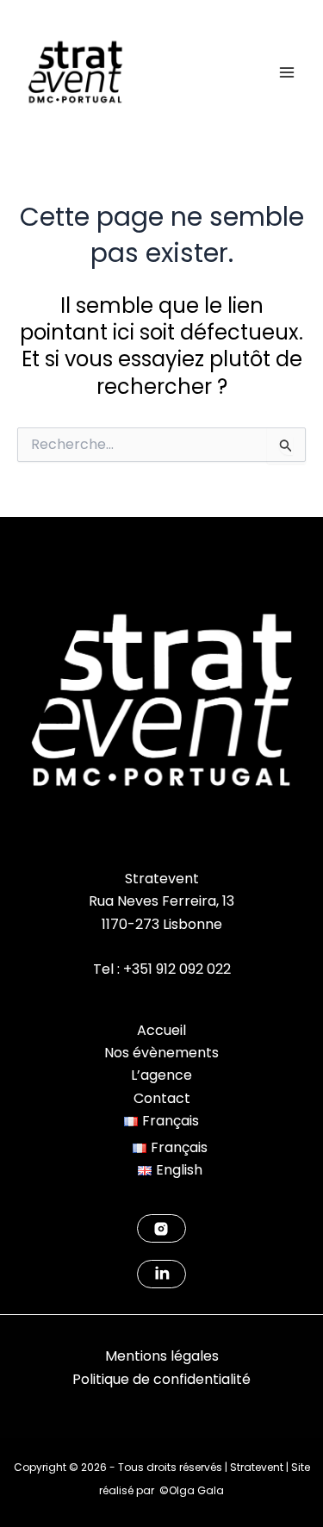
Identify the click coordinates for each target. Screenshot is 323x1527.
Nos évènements (161, 1053)
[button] (161, 1121)
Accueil (161, 1030)
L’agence (161, 1075)
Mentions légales (162, 1356)
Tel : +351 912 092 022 (162, 969)
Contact (162, 1098)
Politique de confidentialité (161, 1379)
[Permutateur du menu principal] (287, 72)
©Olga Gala (191, 1490)
